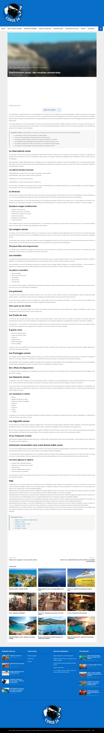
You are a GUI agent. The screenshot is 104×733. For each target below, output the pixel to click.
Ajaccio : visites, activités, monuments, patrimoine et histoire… (94, 674)
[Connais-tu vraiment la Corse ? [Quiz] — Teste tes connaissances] (5, 681)
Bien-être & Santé (58, 28)
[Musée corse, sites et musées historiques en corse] (83, 692)
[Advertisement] (75, 13)
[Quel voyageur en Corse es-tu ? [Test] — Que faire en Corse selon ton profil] (5, 690)
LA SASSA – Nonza (20, 526)
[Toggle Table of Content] (58, 110)
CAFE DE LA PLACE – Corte (22, 524)
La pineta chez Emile (59, 667)
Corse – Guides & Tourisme (14, 28)
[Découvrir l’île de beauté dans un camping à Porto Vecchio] (83, 657)
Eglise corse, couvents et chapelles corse (26, 520)
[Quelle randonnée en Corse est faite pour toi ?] (5, 673)
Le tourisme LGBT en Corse (94, 664)
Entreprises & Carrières (30, 28)
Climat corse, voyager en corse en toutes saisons (23, 560)
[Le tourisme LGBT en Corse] (83, 666)
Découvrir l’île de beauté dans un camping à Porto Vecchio (93, 657)
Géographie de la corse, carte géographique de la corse (51, 589)
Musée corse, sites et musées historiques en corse (93, 692)
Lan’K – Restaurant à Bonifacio (17, 613)
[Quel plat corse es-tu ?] (5, 657)
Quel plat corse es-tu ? (16, 655)
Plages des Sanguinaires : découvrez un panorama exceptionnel (80, 637)
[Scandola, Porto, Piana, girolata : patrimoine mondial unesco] (83, 683)
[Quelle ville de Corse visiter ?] (5, 665)
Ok (93, 730)
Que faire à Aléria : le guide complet (18, 589)
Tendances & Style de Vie (71, 28)
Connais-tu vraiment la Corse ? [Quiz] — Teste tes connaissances (17, 681)
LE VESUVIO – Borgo (20, 528)
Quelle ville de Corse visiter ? (17, 664)
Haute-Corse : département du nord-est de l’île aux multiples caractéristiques (77, 560)
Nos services (91, 28)
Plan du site (30, 658)
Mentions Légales (32, 655)
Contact (83, 28)
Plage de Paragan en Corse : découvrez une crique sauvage (22, 637)
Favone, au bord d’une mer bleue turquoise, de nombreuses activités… (50, 637)
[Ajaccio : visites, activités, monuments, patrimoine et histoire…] (83, 674)
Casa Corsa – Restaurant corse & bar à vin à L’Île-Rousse (50, 613)
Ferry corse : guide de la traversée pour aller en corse (79, 589)
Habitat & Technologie (45, 28)
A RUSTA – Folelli (19, 522)
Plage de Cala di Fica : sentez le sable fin (63, 655)
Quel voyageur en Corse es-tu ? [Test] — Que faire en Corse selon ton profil (17, 690)
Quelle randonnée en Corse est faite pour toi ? (17, 672)
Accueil (3, 28)
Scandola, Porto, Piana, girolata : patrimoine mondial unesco (93, 683)
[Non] (102, 730)
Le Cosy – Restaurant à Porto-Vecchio (77, 613)
